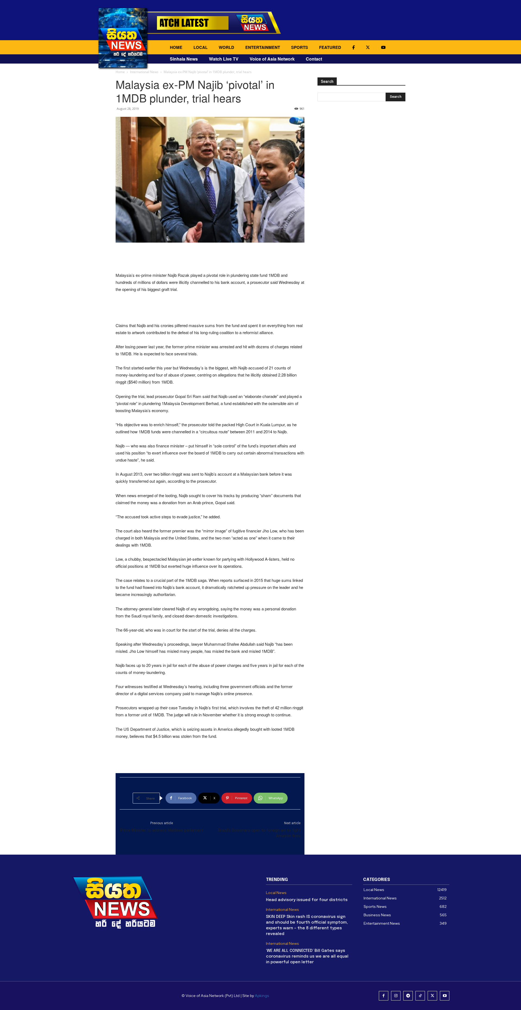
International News (144, 72)
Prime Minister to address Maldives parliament (161, 830)
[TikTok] (420, 995)
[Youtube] (444, 995)
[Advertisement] (210, 258)
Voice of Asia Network (272, 59)
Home (120, 72)
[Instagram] (396, 995)
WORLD (226, 47)
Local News (276, 892)
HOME (176, 47)
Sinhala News (184, 59)
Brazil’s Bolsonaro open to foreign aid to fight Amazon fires (259, 833)
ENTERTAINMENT (262, 47)
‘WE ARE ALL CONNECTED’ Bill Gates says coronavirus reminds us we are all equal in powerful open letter (307, 956)
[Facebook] (383, 995)
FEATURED (330, 47)
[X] (432, 995)
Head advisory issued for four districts (307, 900)
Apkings (262, 995)
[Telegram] (408, 995)
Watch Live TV (224, 59)
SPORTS (299, 47)
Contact (314, 59)
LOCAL (200, 47)
